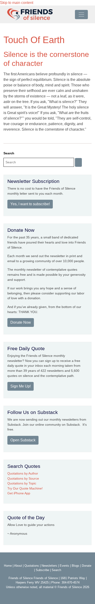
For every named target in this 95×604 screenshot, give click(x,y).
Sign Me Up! (20, 386)
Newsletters (49, 565)
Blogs (75, 565)
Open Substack (23, 440)
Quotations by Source (23, 478)
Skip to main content (16, 3)
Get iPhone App (18, 493)
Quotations (31, 565)
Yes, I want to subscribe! (30, 204)
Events (64, 565)
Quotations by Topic (21, 483)
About (18, 565)
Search (8, 153)
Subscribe (42, 570)
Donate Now (20, 322)
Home (8, 565)
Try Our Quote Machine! (25, 488)
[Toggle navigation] (81, 14)
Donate (86, 565)
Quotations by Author (22, 473)
